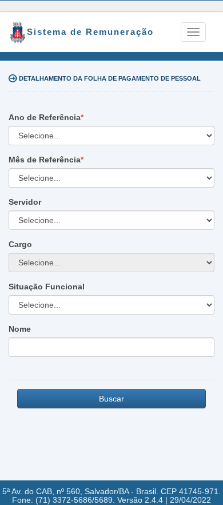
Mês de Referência (45, 159)
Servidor (25, 201)
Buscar (111, 398)
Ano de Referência (45, 117)
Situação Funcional (47, 286)
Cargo (20, 244)
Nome (20, 328)
